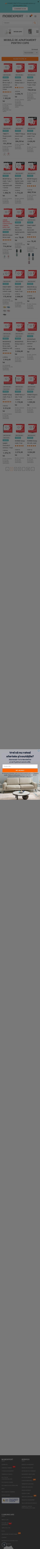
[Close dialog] (38, 750)
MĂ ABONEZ (20, 770)
